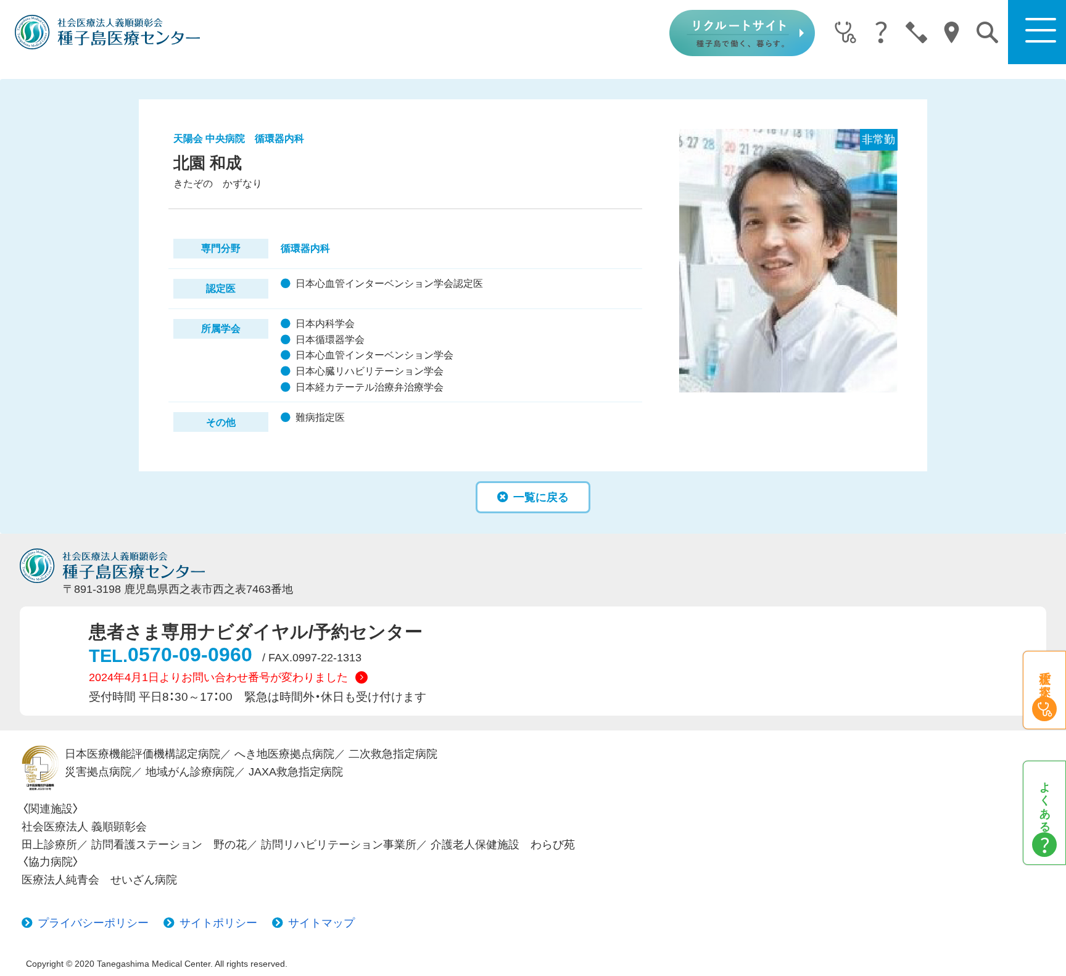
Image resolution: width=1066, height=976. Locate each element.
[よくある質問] (880, 33)
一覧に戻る (541, 497)
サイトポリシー (218, 923)
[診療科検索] (845, 33)
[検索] (987, 32)
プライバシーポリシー (93, 923)
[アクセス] (951, 33)
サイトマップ (321, 923)
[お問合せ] (916, 33)
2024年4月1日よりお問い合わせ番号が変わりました (218, 677)
